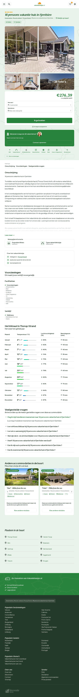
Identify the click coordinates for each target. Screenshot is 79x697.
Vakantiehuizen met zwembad (15, 659)
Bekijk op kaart (63, 18)
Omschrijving (10, 166)
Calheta (44, 612)
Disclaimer (45, 675)
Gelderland (9, 630)
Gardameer (9, 617)
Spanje (7, 648)
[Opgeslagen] (70, 4)
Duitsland (44, 640)
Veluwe (7, 610)
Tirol (6, 620)
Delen (9, 22)
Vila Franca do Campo (49, 627)
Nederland (8, 640)
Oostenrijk (45, 645)
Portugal (44, 650)
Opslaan (18, 22)
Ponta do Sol (46, 617)
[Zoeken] (9, 4)
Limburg (8, 625)
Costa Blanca (9, 615)
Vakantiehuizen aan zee (13, 664)
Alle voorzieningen (14, 156)
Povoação (45, 625)
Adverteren (9, 675)
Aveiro (43, 615)
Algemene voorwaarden (49, 677)
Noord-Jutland (17, 18)
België (7, 650)
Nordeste (44, 622)
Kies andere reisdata (21, 510)
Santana (44, 632)
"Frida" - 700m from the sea (52, 488)
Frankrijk (8, 643)
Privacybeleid (46, 679)
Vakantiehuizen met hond (14, 661)
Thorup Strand (27, 18)
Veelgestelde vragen (36, 166)
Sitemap (8, 679)
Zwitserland (45, 648)
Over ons (8, 672)
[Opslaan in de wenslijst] (35, 471)
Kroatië (44, 643)
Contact (8, 677)
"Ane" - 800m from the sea (16, 488)
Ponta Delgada (46, 630)
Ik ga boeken (39, 120)
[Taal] (75, 4)
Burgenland (9, 622)
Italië (6, 645)
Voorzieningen (21, 166)
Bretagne (8, 627)
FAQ (43, 672)
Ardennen (8, 612)
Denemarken (8, 18)
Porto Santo (45, 620)
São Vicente (45, 610)
